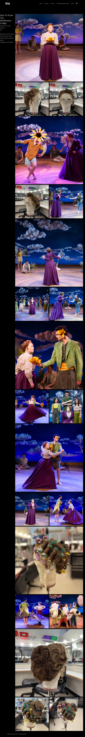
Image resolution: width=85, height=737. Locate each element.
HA (7, 3)
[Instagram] (77, 3)
